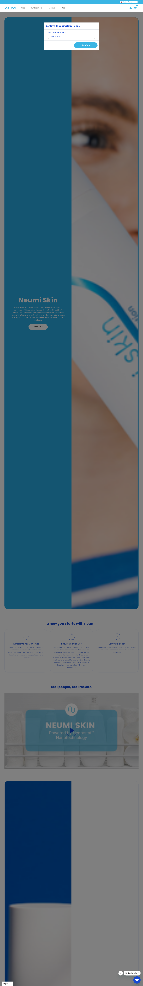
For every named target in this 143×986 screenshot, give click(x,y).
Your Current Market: (57, 32)
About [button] (52, 8)
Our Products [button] (36, 8)
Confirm (86, 45)
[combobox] (7, 984)
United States (127, 2)
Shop (23, 8)
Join (63, 8)
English (5, 984)
